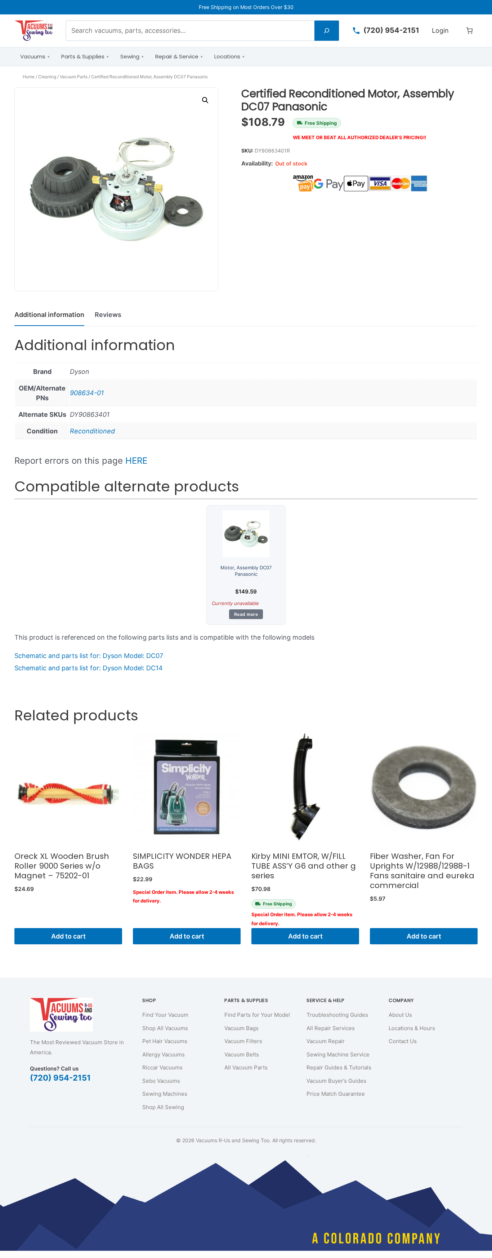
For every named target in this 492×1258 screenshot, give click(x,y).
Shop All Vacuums (165, 1028)
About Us (400, 1014)
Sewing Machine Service (338, 1054)
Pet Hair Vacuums (164, 1041)
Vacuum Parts (74, 76)
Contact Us (403, 1041)
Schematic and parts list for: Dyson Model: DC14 (88, 668)
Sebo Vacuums (161, 1080)
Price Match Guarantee (336, 1093)
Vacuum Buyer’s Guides (336, 1080)
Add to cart (68, 936)
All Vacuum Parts (246, 1067)
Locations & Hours (412, 1028)
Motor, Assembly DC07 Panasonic (246, 571)
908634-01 (87, 393)
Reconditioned (92, 431)
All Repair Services (331, 1028)
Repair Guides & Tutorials (339, 1067)
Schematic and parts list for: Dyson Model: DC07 (88, 655)
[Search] (326, 30)
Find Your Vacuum (165, 1014)
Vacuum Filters (243, 1041)
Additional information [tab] (49, 314)
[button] (205, 100)
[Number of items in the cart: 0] (469, 30)
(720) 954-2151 (60, 1077)
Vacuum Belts (241, 1054)
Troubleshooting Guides (337, 1014)
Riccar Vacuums (162, 1067)
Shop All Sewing (163, 1107)
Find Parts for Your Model (257, 1014)
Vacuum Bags (241, 1028)
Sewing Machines (164, 1093)
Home (29, 76)
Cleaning (47, 76)
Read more (246, 614)
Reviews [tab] (108, 314)
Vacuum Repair (326, 1041)
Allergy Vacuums (163, 1054)
